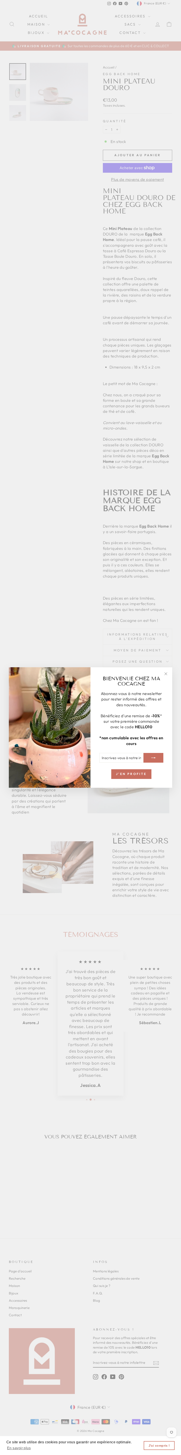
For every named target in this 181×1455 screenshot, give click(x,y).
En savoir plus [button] (19, 1448)
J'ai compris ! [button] (159, 1445)
